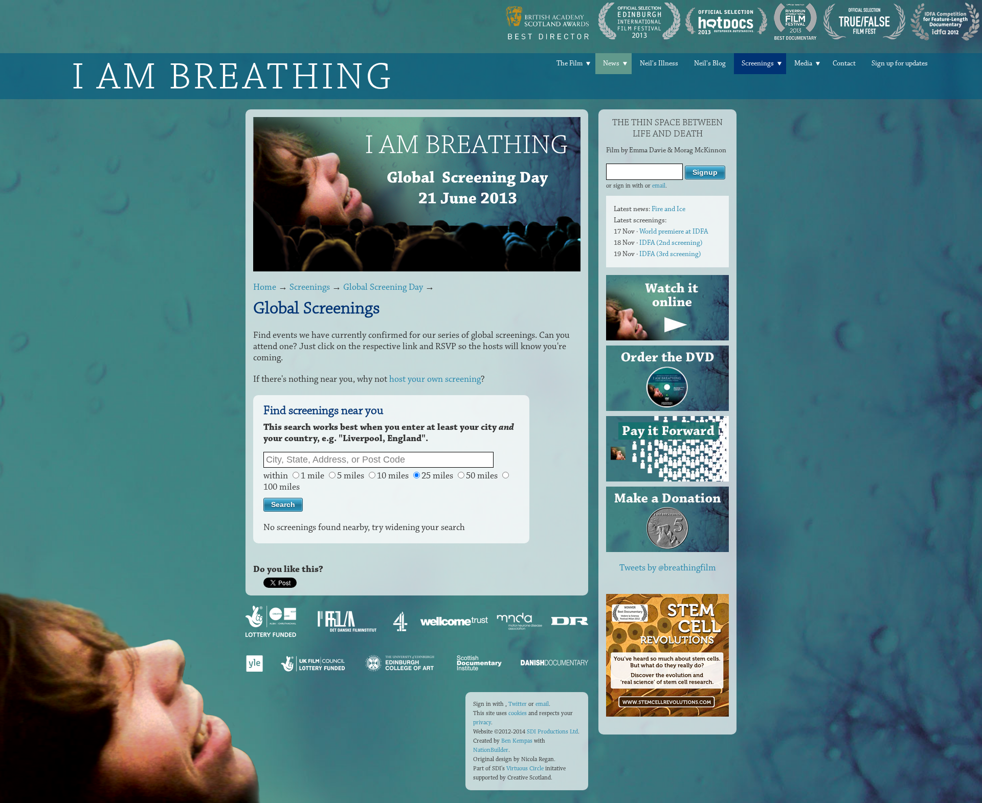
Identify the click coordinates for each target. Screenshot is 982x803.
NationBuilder (490, 750)
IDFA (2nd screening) (671, 242)
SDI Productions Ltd (552, 732)
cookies (517, 713)
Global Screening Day (383, 287)
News (611, 63)
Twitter (517, 704)
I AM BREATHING (233, 76)
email (658, 186)
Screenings (758, 63)
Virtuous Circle (525, 768)
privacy (482, 722)
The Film (569, 63)
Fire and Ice (668, 209)
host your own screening (435, 379)
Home (264, 287)
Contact (844, 63)
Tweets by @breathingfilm (667, 567)
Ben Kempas (516, 741)
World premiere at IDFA (673, 231)
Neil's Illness (659, 63)
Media (803, 63)
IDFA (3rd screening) (670, 254)
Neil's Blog (710, 63)
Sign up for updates (900, 63)
